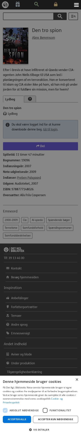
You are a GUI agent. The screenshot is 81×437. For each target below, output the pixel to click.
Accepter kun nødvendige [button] (55, 419)
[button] (40, 430)
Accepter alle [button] (17, 419)
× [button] (76, 379)
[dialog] (40, 406)
